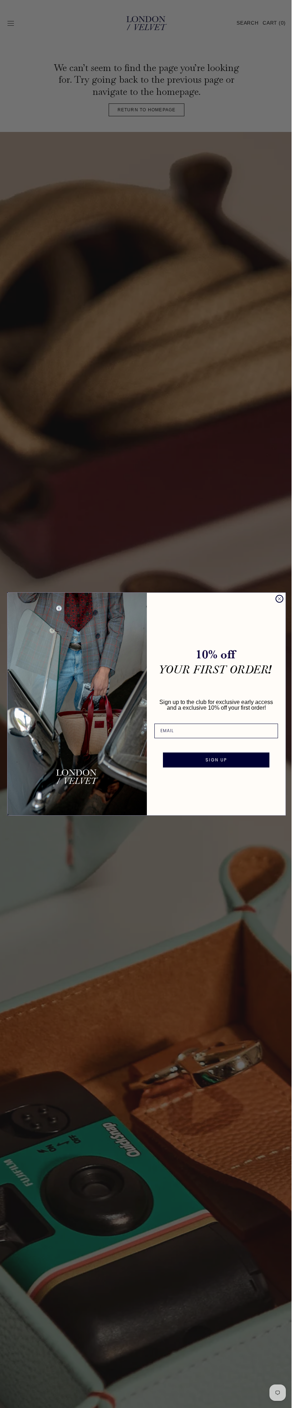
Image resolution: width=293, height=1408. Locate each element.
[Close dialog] (276, 598)
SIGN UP (213, 760)
